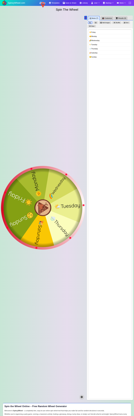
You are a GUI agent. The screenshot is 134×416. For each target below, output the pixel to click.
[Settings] (82, 397)
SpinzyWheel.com (16, 3)
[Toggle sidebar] (85, 18)
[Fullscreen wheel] (130, 3)
